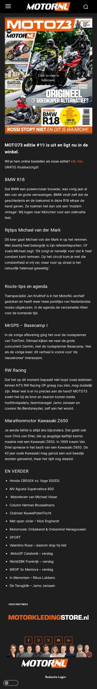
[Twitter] (49, 640)
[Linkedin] (69, 640)
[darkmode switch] (10, 683)
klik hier (76, 161)
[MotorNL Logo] (50, 6)
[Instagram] (38, 640)
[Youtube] (58, 640)
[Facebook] (28, 640)
